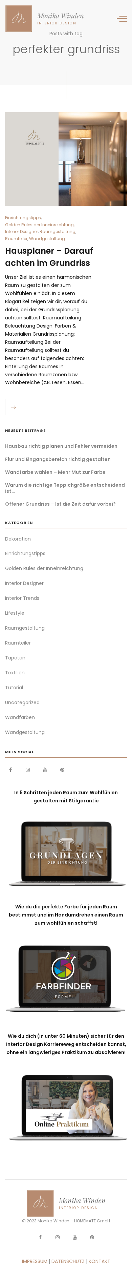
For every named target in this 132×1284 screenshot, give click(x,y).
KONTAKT (99, 1261)
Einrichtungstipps (23, 217)
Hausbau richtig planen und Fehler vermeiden (61, 446)
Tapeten (15, 657)
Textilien (15, 672)
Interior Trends (22, 598)
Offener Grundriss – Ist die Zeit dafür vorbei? (60, 504)
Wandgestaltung (47, 238)
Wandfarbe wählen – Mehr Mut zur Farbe (55, 472)
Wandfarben (20, 717)
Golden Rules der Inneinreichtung (39, 225)
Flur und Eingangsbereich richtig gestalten (58, 459)
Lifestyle (14, 613)
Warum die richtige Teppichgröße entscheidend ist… (65, 488)
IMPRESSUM (34, 1261)
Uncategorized (22, 702)
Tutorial (14, 687)
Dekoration (18, 538)
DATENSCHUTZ (68, 1261)
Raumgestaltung (57, 231)
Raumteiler (16, 238)
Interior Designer (21, 231)
